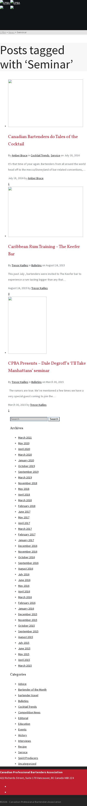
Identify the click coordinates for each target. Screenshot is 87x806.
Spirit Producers (28, 758)
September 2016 (28, 563)
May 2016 (23, 586)
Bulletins (36, 265)
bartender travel (28, 695)
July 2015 (23, 643)
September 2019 (28, 472)
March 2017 (25, 529)
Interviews (24, 741)
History (22, 735)
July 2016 (23, 574)
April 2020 (24, 449)
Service (55, 155)
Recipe (22, 746)
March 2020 (25, 454)
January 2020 (26, 460)
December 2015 (27, 614)
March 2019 (25, 477)
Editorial (23, 718)
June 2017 (24, 511)
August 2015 (25, 637)
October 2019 (26, 466)
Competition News (29, 712)
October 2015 (26, 625)
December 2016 (27, 546)
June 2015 (24, 648)
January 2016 (26, 608)
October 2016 (26, 557)
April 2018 (24, 494)
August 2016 (25, 568)
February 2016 (26, 603)
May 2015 (23, 654)
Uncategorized (27, 763)
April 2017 (24, 523)
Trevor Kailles (20, 265)
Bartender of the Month (32, 689)
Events (22, 729)
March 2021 (25, 437)
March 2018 (25, 500)
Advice (22, 684)
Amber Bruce (20, 155)
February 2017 (26, 534)
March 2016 (25, 597)
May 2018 (23, 489)
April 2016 (24, 591)
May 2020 (23, 443)
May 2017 (23, 517)
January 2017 (26, 540)
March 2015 (25, 665)
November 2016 (27, 551)
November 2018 (27, 483)
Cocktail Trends (40, 155)
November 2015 (27, 620)
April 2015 (24, 660)
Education (24, 724)
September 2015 (28, 631)
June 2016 (24, 580)
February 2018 (26, 506)
